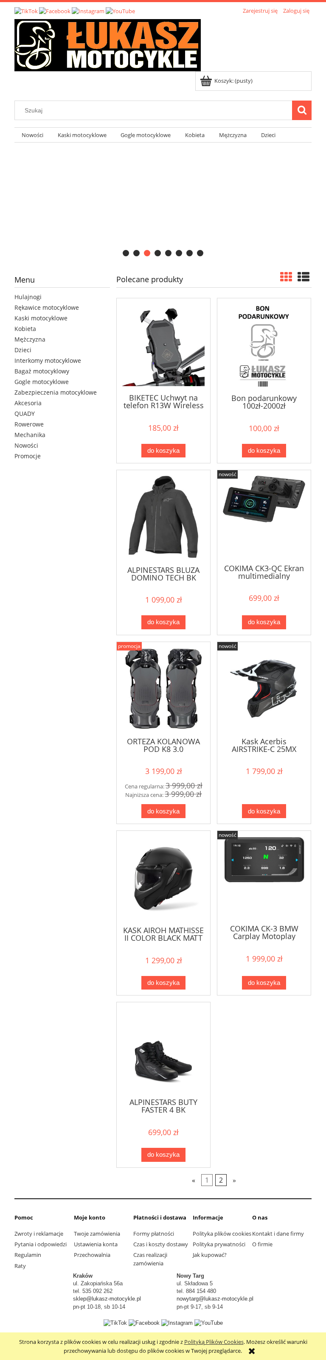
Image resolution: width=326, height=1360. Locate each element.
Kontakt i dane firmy (278, 1233)
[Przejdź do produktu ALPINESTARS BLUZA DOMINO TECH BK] (163, 517)
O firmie (262, 1244)
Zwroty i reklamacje (38, 1233)
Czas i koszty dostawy (160, 1244)
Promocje (27, 456)
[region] (163, 202)
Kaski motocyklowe (40, 318)
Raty (20, 1266)
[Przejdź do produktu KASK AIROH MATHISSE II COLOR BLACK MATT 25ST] (163, 877)
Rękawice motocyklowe (46, 307)
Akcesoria (28, 403)
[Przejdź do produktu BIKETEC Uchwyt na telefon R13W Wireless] (163, 345)
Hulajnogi (28, 297)
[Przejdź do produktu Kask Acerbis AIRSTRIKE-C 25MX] (264, 689)
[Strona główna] (107, 43)
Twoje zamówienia (97, 1233)
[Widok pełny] (303, 277)
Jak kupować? (210, 1255)
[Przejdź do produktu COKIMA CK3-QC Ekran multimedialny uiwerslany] (264, 516)
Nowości (26, 445)
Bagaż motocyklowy (41, 371)
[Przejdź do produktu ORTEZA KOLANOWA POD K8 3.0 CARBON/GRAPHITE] (163, 689)
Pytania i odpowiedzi (40, 1244)
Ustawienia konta (96, 1244)
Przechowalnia (92, 1255)
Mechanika (29, 435)
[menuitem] (32, 135)
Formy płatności (153, 1233)
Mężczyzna (29, 339)
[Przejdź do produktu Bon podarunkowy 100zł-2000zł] (264, 345)
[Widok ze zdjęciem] (286, 277)
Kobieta (25, 329)
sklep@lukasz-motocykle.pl (107, 1299)
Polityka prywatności (219, 1244)
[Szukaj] (302, 110)
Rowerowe (29, 424)
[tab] (126, 253)
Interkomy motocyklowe (47, 360)
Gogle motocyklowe (41, 382)
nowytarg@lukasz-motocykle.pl (215, 1299)
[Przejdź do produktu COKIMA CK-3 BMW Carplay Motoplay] (264, 876)
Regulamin (27, 1255)
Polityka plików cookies (222, 1233)
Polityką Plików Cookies (214, 1342)
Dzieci (22, 350)
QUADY (24, 413)
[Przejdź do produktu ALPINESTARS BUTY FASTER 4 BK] (163, 1049)
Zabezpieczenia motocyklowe (55, 392)
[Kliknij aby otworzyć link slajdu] (157, 202)
